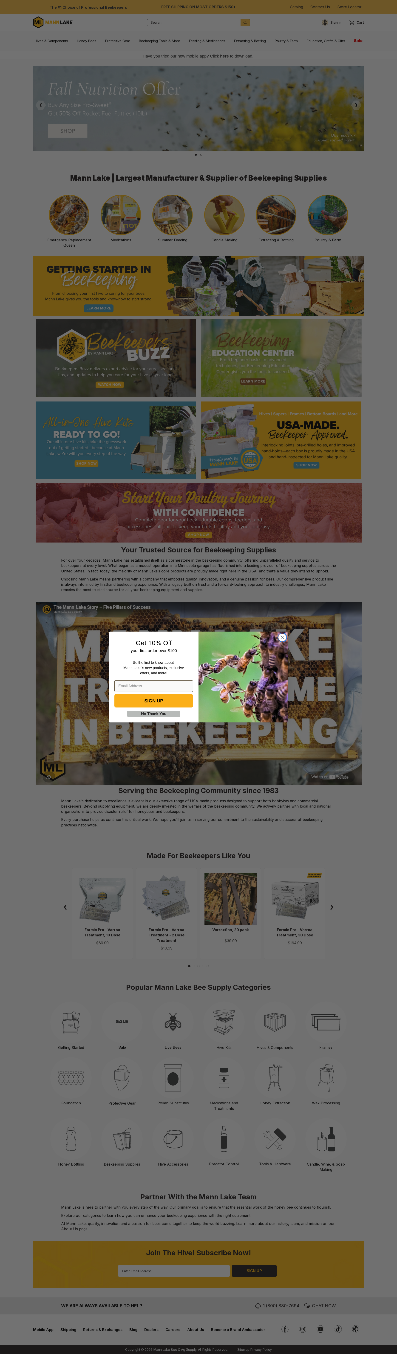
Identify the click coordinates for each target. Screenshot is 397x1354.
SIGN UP (153, 700)
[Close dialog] (282, 637)
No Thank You (153, 714)
